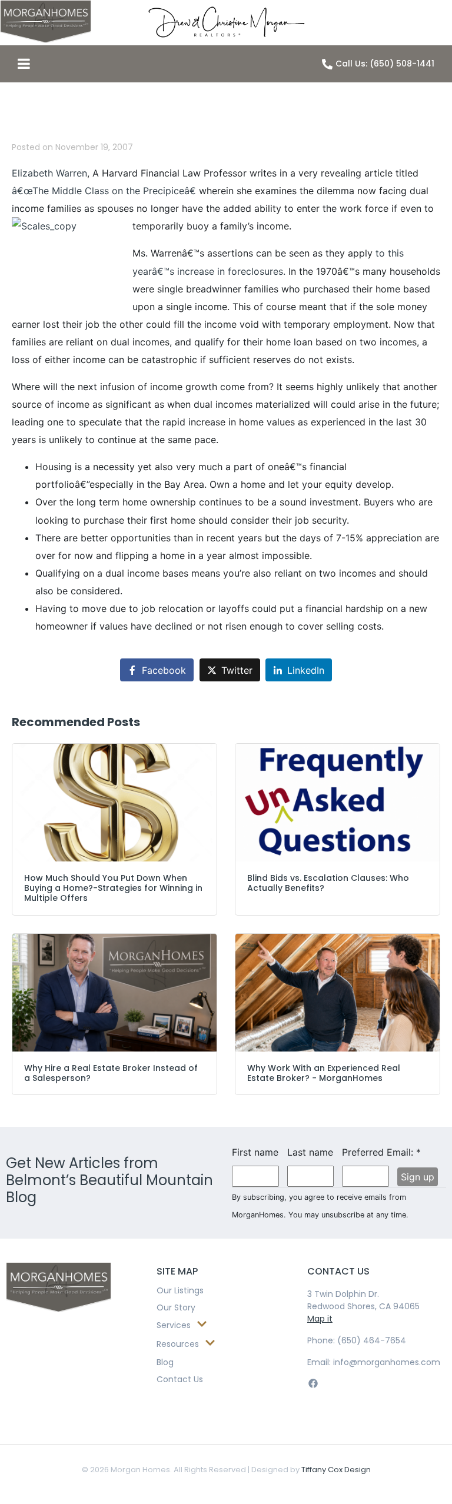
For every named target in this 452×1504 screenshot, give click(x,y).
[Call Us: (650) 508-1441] (327, 64)
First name (255, 1152)
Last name (310, 1152)
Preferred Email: (365, 1152)
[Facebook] (312, 1383)
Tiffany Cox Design (336, 1469)
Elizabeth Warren (49, 173)
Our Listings (180, 1290)
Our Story (176, 1307)
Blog (165, 1362)
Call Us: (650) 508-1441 (384, 63)
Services (174, 1325)
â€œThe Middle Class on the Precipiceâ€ (104, 191)
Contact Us (180, 1379)
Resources (178, 1344)
